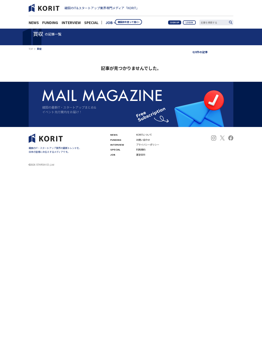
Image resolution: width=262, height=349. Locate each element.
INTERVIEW (117, 145)
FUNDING (115, 140)
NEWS (114, 135)
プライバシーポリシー (147, 145)
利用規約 (140, 149)
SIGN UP (174, 22)
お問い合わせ (143, 140)
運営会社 (140, 155)
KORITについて (144, 135)
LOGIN (189, 22)
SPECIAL (91, 22)
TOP (31, 49)
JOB (109, 22)
